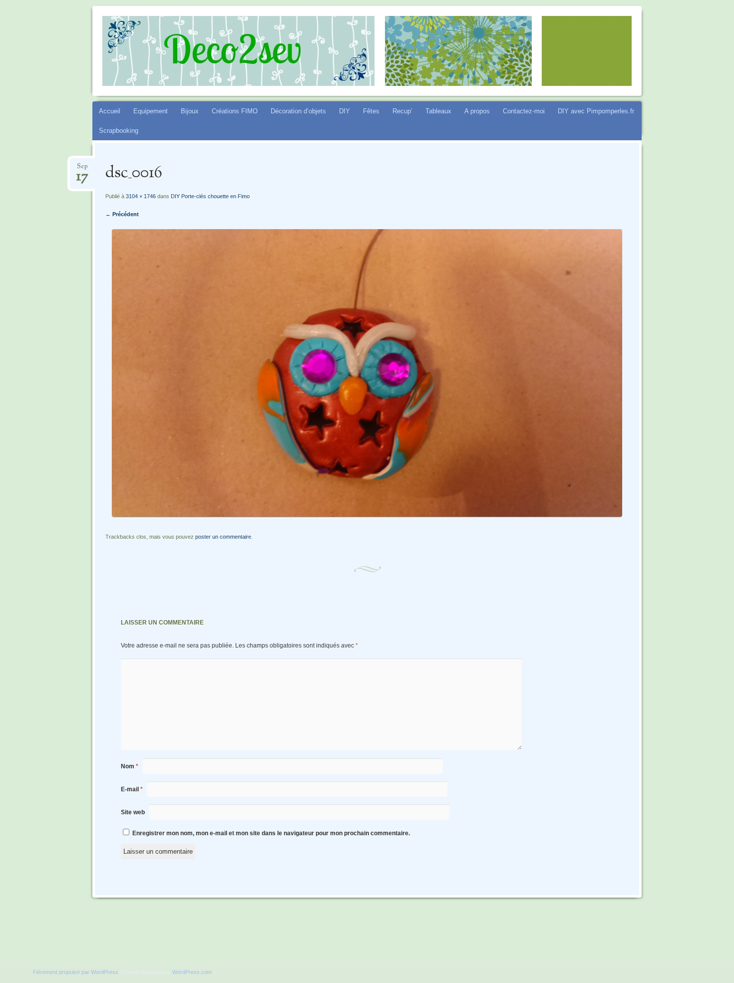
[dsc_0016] (367, 514)
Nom (129, 766)
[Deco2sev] (386, 51)
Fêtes (371, 111)
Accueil (109, 111)
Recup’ (402, 111)
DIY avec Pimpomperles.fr (596, 111)
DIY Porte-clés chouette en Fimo (210, 196)
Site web (133, 812)
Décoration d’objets (298, 111)
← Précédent (122, 214)
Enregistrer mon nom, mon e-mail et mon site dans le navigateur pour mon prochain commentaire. (271, 833)
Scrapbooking (118, 130)
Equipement (150, 111)
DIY (344, 111)
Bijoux (190, 111)
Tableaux (438, 111)
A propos (477, 111)
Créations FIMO (235, 111)
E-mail (132, 789)
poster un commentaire (223, 537)
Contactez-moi (524, 111)
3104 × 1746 (141, 196)
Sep (82, 169)
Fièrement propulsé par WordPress (75, 972)
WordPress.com (192, 972)
